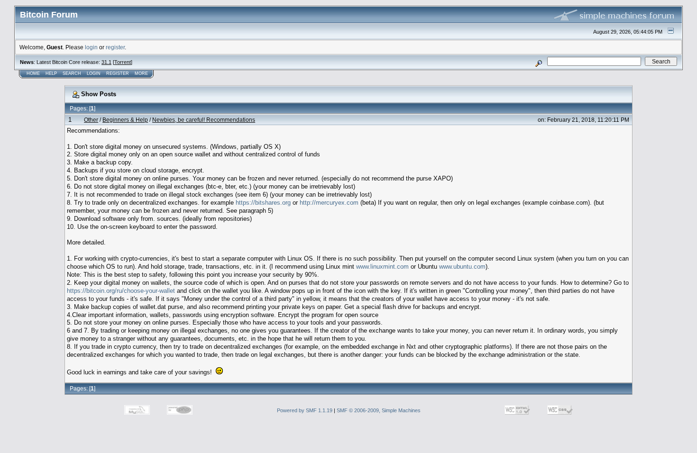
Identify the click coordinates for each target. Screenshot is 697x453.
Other (91, 120)
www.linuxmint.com (382, 266)
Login (94, 73)
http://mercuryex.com (329, 202)
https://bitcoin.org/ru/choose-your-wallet (121, 290)
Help (51, 73)
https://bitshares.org (263, 202)
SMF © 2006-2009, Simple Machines (379, 410)
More (141, 73)
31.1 (106, 62)
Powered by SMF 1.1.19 (304, 410)
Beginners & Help (125, 120)
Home (33, 73)
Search (72, 73)
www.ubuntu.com (462, 266)
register (115, 47)
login (91, 47)
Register (117, 73)
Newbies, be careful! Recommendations (203, 120)
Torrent (122, 62)
